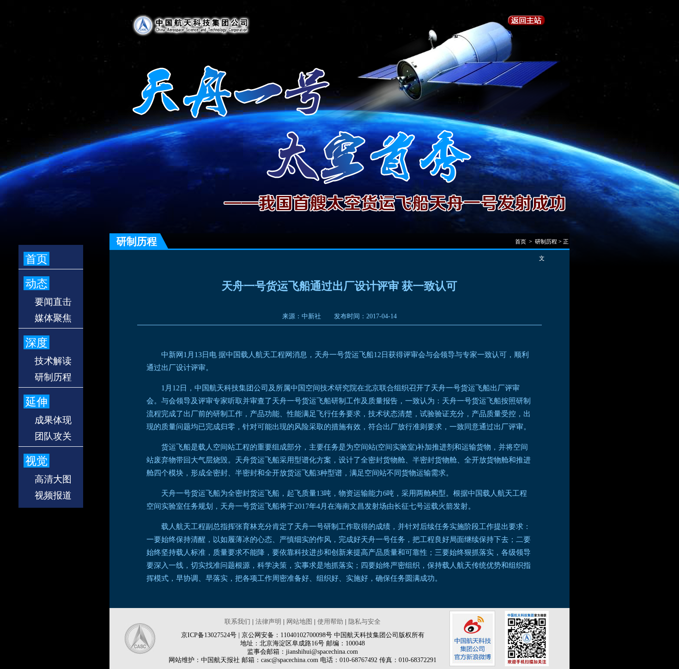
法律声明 (268, 621)
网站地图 (299, 621)
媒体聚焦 (53, 318)
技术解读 (53, 361)
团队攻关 (53, 436)
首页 (36, 259)
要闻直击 (53, 302)
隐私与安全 (364, 621)
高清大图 (53, 479)
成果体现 (53, 420)
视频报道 (53, 495)
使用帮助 (330, 621)
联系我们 (237, 621)
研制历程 (53, 377)
